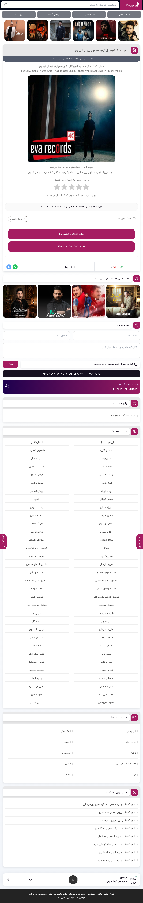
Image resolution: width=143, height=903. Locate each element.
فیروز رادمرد (106, 645)
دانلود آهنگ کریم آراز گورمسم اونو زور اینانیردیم (102, 50)
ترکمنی (67, 742)
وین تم (61, 897)
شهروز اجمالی (106, 564)
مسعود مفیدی (36, 670)
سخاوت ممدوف (36, 540)
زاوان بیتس (106, 532)
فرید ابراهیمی (37, 637)
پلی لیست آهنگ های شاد (123, 415)
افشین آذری (106, 450)
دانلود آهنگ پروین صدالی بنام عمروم (117, 812)
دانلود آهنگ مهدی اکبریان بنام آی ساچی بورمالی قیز (109, 804)
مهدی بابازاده (36, 678)
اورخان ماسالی (106, 475)
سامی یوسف (36, 532)
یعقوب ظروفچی (106, 702)
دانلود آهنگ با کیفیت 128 (71, 234)
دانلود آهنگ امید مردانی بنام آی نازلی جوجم (114, 844)
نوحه (68, 774)
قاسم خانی (106, 654)
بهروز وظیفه (36, 483)
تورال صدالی (106, 507)
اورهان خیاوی (37, 475)
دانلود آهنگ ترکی (95, 66)
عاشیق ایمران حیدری (36, 564)
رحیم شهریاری (106, 523)
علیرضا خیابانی (106, 629)
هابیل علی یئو (106, 694)
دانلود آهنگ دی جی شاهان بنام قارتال (116, 836)
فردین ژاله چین (37, 629)
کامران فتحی (106, 662)
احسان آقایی (36, 442)
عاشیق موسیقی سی (37, 605)
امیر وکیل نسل (36, 466)
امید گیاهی (106, 466)
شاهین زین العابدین (36, 548)
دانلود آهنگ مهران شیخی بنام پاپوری (117, 852)
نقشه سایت (89, 14)
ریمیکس (66, 753)
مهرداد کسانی (106, 686)
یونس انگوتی (37, 702)
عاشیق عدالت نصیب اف (106, 597)
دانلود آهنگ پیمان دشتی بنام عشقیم (117, 860)
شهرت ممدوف (36, 556)
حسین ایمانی (36, 515)
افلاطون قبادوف (37, 450)
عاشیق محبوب (106, 605)
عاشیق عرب (37, 597)
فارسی (68, 763)
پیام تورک (106, 491)
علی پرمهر (37, 613)
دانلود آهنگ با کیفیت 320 (71, 246)
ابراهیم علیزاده (106, 442)
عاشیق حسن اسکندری (106, 580)
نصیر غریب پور (36, 686)
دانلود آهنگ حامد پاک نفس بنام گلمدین (115, 828)
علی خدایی (106, 621)
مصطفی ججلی (106, 678)
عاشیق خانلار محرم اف (36, 580)
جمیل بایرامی (106, 515)
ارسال (10, 364)
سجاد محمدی (106, 540)
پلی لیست (18, 14)
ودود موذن (36, 694)
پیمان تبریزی (36, 491)
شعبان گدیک (106, 556)
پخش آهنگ (53, 14)
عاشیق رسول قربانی (106, 588)
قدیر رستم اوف (36, 654)
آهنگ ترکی (66, 731)
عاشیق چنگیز (36, 572)
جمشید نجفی (36, 507)
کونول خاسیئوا (36, 662)
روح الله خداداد (36, 523)
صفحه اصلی (124, 14)
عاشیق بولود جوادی (106, 572)
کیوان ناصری (106, 670)
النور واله (106, 458)
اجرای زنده (131, 742)
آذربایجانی (131, 731)
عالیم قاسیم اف (106, 613)
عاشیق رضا (36, 588)
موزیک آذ (97, 206)
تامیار (36, 499)
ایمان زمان (106, 483)
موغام (133, 774)
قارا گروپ (36, 645)
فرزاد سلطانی (106, 637)
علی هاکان (36, 621)
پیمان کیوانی (106, 499)
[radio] (86, 188)
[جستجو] (5, 4)
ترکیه (133, 753)
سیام (106, 548)
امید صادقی (37, 458)
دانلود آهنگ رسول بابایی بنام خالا (119, 820)
